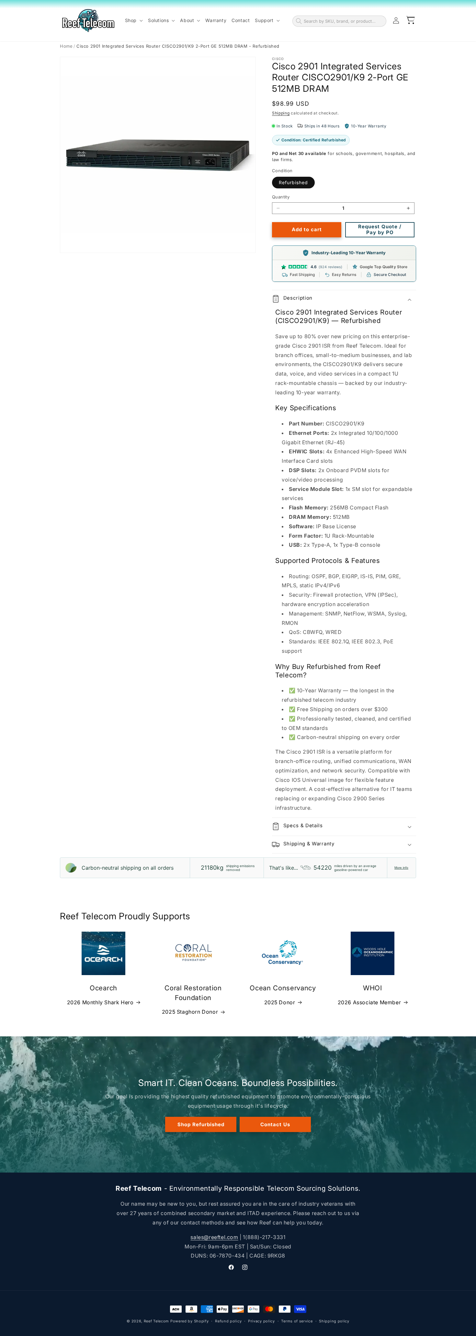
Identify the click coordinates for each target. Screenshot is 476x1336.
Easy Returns (344, 274)
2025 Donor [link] (279, 1002)
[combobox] (343, 21)
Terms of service (296, 1321)
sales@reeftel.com (214, 1237)
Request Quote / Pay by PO (380, 229)
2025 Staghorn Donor (190, 1011)
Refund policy (228, 1321)
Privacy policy (261, 1321)
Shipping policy (334, 1321)
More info (401, 867)
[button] (133, 20)
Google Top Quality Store (384, 266)
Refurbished (293, 182)
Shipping (281, 113)
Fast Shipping (302, 274)
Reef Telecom (156, 1321)
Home (66, 46)
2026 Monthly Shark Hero (100, 1002)
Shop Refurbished (200, 1124)
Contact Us (275, 1124)
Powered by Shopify (189, 1321)
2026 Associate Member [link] (369, 1002)
